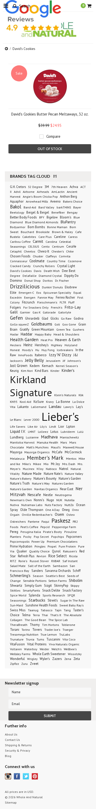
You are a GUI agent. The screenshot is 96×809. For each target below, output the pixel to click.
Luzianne (32, 437)
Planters (15, 536)
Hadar (14, 334)
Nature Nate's (53, 473)
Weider (44, 649)
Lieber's (60, 416)
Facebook (17, 776)
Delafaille (30, 276)
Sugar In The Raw (72, 600)
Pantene (34, 521)
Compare (53, 136)
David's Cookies (21, 271)
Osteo (70, 515)
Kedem (35, 366)
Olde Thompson (32, 510)
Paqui (45, 521)
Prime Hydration (21, 546)
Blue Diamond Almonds (41, 222)
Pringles (40, 546)
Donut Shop (32, 280)
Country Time (56, 261)
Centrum (58, 246)
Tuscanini (53, 639)
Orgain (14, 514)
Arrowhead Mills (37, 201)
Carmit (38, 241)
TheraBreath (18, 625)
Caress (73, 237)
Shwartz (16, 585)
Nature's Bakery (21, 478)
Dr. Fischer (62, 280)
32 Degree (35, 187)
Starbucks (37, 600)
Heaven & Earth (68, 339)
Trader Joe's (52, 629)
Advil (17, 192)
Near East (66, 489)
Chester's (57, 251)
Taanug (33, 610)
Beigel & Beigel (37, 212)
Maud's (56, 447)
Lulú (80, 432)
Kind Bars (41, 371)
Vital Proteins (37, 644)
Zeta (76, 659)
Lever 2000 (31, 419)
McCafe (57, 452)
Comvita (64, 256)
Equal (77, 293)
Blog (8, 756)
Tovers (37, 629)
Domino (16, 280)
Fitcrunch (28, 302)
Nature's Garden (70, 478)
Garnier (25, 312)
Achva (74, 187)
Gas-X (36, 312)
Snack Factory (72, 590)
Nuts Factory (53, 505)
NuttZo (69, 505)
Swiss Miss (18, 610)
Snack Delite (51, 590)
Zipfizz (14, 664)
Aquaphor (17, 201)
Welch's (56, 649)
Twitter (26, 776)
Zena (67, 659)
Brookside (43, 232)
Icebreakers (65, 350)
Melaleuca (17, 458)
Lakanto (23, 407)
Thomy (35, 625)
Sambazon (60, 566)
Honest (15, 350)
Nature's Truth (20, 483)
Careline (60, 237)
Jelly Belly (34, 360)
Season (38, 576)
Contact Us (12, 740)
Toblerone (68, 625)
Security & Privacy (17, 750)
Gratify (24, 329)
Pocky (27, 537)
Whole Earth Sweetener (49, 654)
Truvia (30, 639)
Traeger (67, 630)
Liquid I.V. (18, 431)
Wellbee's (70, 649)
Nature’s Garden (21, 489)
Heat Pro (47, 340)
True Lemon (48, 634)
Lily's (43, 426)
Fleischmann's (47, 302)
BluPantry (68, 221)
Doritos (48, 280)
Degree (15, 276)
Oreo (75, 510)
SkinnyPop (61, 585)
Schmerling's (20, 575)
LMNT (32, 432)
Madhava (49, 437)
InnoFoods (25, 355)
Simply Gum (33, 585)
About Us (11, 734)
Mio (46, 464)
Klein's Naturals (65, 395)
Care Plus (45, 237)
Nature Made (31, 473)
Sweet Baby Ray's (71, 605)
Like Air (33, 426)
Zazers (57, 659)
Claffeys (51, 256)
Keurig (14, 371)
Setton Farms (57, 581)
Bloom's (65, 217)
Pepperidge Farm (64, 527)
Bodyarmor (17, 227)
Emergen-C (26, 293)
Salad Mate (18, 566)
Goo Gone (69, 324)
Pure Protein (67, 546)
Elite (13, 292)
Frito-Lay (73, 307)
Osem (59, 514)
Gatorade (49, 312)
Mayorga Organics (37, 452)
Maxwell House (73, 447)
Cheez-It (43, 251)
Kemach (48, 366)
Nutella (69, 500)
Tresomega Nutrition (24, 634)
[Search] (15, 5)
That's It (55, 615)
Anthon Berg (68, 196)
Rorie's (22, 561)
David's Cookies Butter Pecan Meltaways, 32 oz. (50, 114)
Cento (45, 246)
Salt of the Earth (39, 566)
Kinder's (68, 370)
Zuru (24, 664)
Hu (37, 350)
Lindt (52, 426)
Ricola (73, 556)
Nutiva (14, 505)
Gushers (78, 329)
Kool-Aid (25, 402)
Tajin (58, 610)
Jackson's (16, 361)
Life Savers (17, 426)
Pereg (14, 531)
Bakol (15, 207)
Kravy (50, 402)
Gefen (16, 317)
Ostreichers (18, 521)
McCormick (73, 452)
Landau (55, 406)
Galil (14, 312)
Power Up (38, 541)
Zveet (34, 663)
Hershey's (42, 345)
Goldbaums (41, 324)
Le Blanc (16, 419)
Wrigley (32, 659)
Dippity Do (71, 276)
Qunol (56, 551)
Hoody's (27, 350)
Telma (26, 615)
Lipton (70, 426)
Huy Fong (48, 350)
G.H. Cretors (18, 187)
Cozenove (75, 261)
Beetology (17, 212)
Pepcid (45, 527)
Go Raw (66, 318)
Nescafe (34, 494)
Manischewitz (69, 437)
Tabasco (46, 610)
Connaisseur (19, 261)
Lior (61, 426)
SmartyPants (31, 590)
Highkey (56, 345)
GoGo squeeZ (19, 324)
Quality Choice (39, 551)
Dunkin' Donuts (52, 287)
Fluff (71, 302)
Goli (57, 324)
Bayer (77, 207)
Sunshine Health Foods (41, 605)
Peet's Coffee (29, 527)
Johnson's (74, 361)
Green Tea (63, 329)
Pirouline (70, 532)
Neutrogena (63, 495)
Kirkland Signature (31, 386)
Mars (63, 442)
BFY (41, 217)
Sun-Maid (16, 605)
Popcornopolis (20, 541)
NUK (59, 500)
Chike (70, 251)
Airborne (29, 192)
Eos (38, 293)
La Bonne (63, 402)
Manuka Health (47, 442)
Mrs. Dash (68, 464)
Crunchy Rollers (44, 266)
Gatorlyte (64, 312)
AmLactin (58, 192)
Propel (52, 546)
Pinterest (35, 776)
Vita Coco (69, 639)
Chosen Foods (20, 256)
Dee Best (68, 270)
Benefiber (58, 212)
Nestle (48, 494)
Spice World (18, 595)
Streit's (53, 600)
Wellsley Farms (20, 654)
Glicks (54, 318)
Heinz (28, 344)
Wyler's (45, 658)
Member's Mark (46, 457)
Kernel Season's (67, 366)
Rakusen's (70, 551)
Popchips (57, 537)
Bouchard (28, 232)
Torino (26, 629)
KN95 (13, 402)
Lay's (79, 407)
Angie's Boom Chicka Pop (41, 196)
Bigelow (52, 217)
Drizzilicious (25, 286)
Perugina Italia (31, 532)
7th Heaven (59, 187)
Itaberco (41, 355)
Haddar (27, 334)
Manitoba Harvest (22, 442)
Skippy (74, 585)
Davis (37, 271)
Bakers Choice (72, 201)
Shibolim (75, 580)
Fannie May (46, 297)
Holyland (71, 345)
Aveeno (55, 201)
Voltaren (16, 649)
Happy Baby (43, 334)
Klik (81, 395)
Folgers (15, 307)
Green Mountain (42, 329)
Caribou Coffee (20, 242)
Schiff (77, 571)
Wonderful (17, 659)
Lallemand (38, 407)
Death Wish (52, 271)
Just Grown (18, 365)
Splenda (34, 595)
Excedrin (16, 297)
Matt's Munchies (37, 447)
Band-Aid (30, 207)
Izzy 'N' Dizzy (60, 354)
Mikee (37, 464)
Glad (45, 318)
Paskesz (60, 520)
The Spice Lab (58, 620)
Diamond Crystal (50, 276)
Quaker (22, 551)
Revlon (41, 556)
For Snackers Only (36, 307)
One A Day (52, 510)
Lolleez (43, 432)
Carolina (52, 241)
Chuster (38, 256)
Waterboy (30, 649)
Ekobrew (71, 287)
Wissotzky (75, 654)
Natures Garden (63, 483)
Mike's (26, 464)
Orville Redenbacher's (37, 515)
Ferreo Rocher (65, 297)
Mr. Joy (55, 464)
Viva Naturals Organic (64, 644)
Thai (45, 615)
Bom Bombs (36, 227)
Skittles (15, 590)
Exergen (29, 297)
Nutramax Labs (31, 505)
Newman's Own (21, 500)
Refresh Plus (26, 556)
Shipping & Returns (18, 745)
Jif (64, 361)
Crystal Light (66, 266)
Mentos (71, 458)
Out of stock (50, 149)
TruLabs (64, 634)
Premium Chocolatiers (62, 541)
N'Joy (40, 469)
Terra (36, 615)
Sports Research (53, 595)
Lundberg (17, 437)
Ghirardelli (32, 318)
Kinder (54, 371)
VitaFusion (17, 644)
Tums (40, 639)
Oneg (66, 509)
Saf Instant (70, 561)
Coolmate (37, 260)
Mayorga (16, 452)
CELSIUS (33, 246)
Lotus (54, 431)
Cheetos (29, 251)
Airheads (43, 192)
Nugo (50, 500)
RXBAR (55, 561)
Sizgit (48, 585)
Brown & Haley (62, 232)
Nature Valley (74, 473)
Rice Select (57, 555)
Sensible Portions (35, 581)
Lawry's (68, 407)
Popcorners (74, 536)
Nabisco (51, 469)
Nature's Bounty (45, 478)
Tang (67, 610)
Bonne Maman (57, 227)
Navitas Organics (46, 489)
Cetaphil (16, 251)
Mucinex (28, 469)
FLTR (63, 302)
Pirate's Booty (52, 532)
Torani (14, 629)
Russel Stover (39, 561)
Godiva (78, 318)
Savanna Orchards (58, 571)
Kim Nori (27, 371)
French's (56, 307)
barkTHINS (64, 207)
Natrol (63, 469)
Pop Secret (41, 537)
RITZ (13, 561)
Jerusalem (53, 361)
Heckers (15, 345)
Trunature (17, 639)
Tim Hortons (50, 625)
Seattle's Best (55, 576)
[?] (55, 176)
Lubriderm (68, 431)
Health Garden (24, 339)
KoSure (39, 402)
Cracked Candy (20, 266)
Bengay (72, 212)
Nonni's (39, 500)
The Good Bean (35, 620)
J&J (75, 355)
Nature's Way (41, 483)
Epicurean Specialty (57, 293)
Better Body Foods (23, 217)
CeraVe (71, 246)
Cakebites (29, 237)
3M (47, 187)
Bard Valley (46, 207)
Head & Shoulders (66, 334)
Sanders (37, 571)
